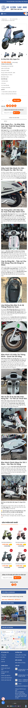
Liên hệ (16, 1)
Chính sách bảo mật (6, 680)
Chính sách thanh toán (5, 668)
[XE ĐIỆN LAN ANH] (14, 7)
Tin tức (8, 1)
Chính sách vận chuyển (5, 672)
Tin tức (3, 659)
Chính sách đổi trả (5, 675)
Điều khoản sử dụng (20, 662)
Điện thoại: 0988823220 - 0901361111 (11, 599)
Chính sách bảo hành (6, 677)
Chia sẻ (3, 106)
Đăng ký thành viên (20, 657)
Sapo (15, 703)
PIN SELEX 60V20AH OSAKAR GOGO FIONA (21, 542)
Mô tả (5, 121)
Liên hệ (3, 661)
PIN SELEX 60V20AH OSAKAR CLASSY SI (7, 542)
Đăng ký (26, 1)
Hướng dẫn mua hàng (20, 655)
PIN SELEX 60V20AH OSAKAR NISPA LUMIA (7, 563)
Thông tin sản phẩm (14, 117)
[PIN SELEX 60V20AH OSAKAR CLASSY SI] (7, 534)
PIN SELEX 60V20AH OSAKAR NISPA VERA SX (21, 563)
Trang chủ (3, 655)
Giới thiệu (12, 1)
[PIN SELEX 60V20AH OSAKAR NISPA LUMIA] (7, 556)
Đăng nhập (21, 1)
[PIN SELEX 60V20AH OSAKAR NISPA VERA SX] (21, 556)
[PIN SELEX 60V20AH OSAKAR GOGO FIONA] (21, 534)
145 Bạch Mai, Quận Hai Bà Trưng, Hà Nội (12, 596)
